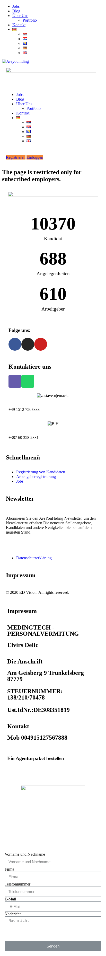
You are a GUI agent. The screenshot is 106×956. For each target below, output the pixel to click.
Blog (16, 11)
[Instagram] (27, 344)
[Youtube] (40, 344)
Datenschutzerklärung (34, 558)
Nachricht (13, 914)
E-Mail (10, 899)
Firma (9, 869)
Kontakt (18, 25)
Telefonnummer (17, 884)
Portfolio (30, 20)
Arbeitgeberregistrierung (36, 476)
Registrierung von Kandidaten (40, 472)
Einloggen (34, 157)
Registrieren (15, 157)
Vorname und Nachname (25, 854)
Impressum (21, 575)
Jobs (16, 6)
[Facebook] (14, 344)
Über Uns (20, 15)
